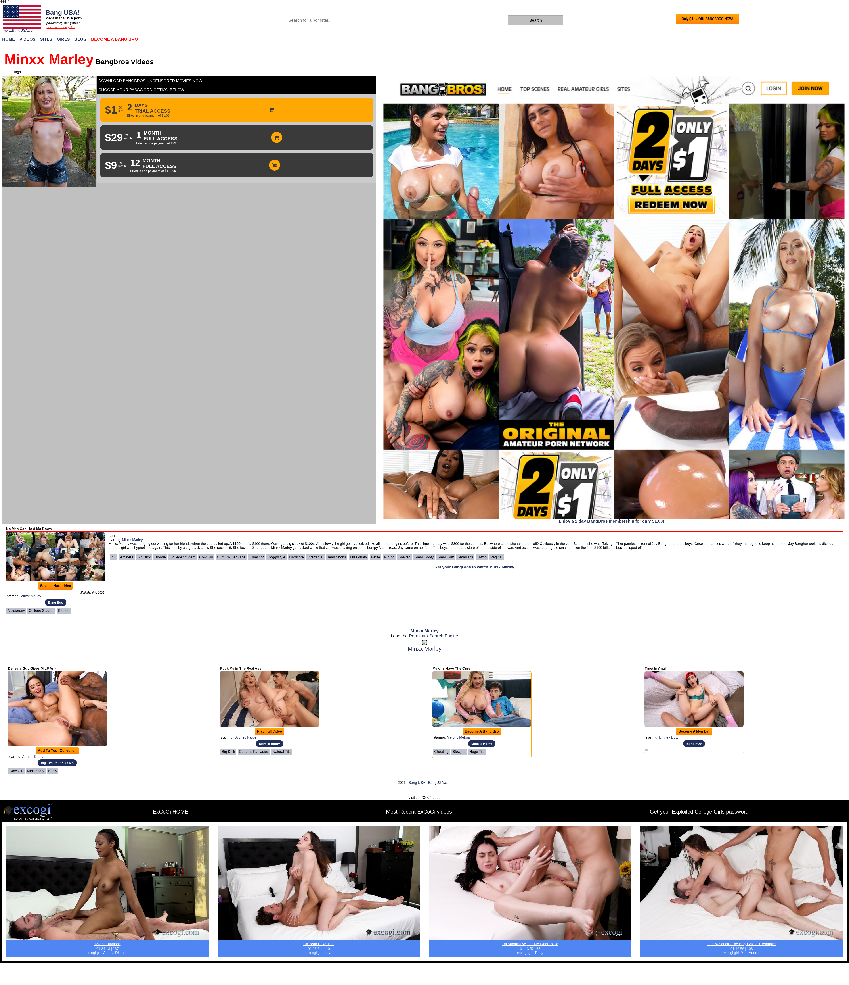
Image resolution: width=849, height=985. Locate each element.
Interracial (315, 557)
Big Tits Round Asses (57, 763)
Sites (46, 39)
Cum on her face (231, 557)
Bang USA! (62, 12)
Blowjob (459, 752)
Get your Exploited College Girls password (699, 812)
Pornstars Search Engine (433, 635)
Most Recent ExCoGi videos (419, 812)
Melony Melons (459, 737)
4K (114, 557)
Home (8, 39)
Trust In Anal (655, 668)
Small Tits (465, 557)
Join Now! (494, 41)
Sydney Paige (245, 737)
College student (41, 610)
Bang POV (694, 743)
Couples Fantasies (254, 752)
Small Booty (424, 557)
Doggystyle (276, 557)
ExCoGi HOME (170, 812)
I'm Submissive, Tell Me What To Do (530, 944)
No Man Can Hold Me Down (29, 529)
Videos (27, 39)
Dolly (539, 953)
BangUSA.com (439, 783)
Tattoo (482, 557)
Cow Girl (206, 557)
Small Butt (446, 557)
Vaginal (497, 557)
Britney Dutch (669, 737)
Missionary (16, 610)
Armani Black (32, 756)
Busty (52, 771)
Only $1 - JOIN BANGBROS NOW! (707, 19)
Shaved (404, 557)
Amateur (126, 557)
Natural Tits (282, 752)
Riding (389, 557)
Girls (63, 39)
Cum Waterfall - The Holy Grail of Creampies (741, 944)
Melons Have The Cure (451, 668)
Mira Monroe (750, 953)
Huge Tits (476, 752)
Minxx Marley (30, 596)
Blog (80, 39)
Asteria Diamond (107, 944)
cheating (441, 752)
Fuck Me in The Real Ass (240, 668)
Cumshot (256, 557)
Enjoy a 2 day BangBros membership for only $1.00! (611, 521)
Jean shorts (336, 557)
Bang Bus (55, 602)
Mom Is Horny (269, 743)
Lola (327, 953)
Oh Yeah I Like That (318, 944)
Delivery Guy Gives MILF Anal (32, 668)
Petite (375, 557)
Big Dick (144, 557)
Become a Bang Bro (60, 27)
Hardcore (296, 557)
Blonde (63, 610)
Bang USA (417, 783)
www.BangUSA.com (19, 30)
